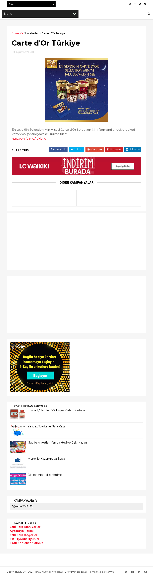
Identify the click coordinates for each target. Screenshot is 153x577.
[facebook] (135, 4)
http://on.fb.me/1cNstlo (29, 138)
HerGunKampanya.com (48, 571)
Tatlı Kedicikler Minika (26, 543)
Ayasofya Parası (21, 531)
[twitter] (140, 4)
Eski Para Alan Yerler (25, 527)
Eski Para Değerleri (24, 535)
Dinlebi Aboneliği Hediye (45, 475)
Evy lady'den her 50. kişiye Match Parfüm (56, 410)
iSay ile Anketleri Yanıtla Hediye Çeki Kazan (57, 442)
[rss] (130, 4)
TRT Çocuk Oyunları (25, 539)
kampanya (95, 571)
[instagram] (145, 4)
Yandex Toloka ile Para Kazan (47, 426)
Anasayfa (17, 33)
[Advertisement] (35, 241)
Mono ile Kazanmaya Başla (46, 458)
